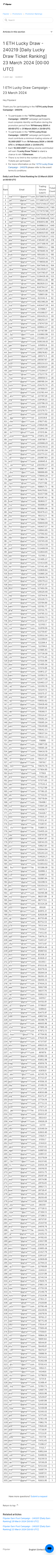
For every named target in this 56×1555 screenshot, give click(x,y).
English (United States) (40, 1549)
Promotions (17, 14)
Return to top (9, 1505)
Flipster (6, 14)
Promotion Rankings (33, 14)
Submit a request (39, 1496)
